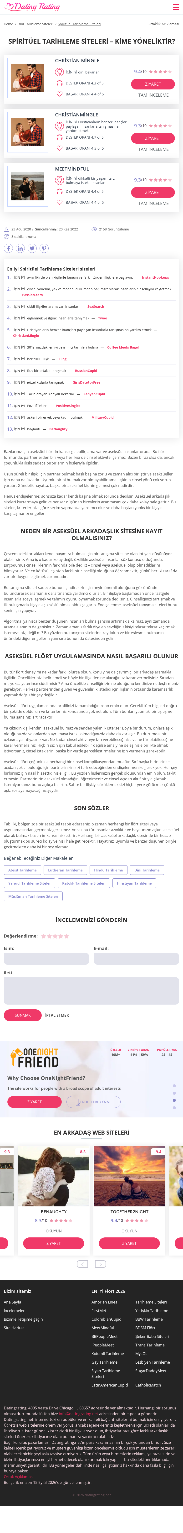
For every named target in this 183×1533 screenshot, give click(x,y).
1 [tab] (174, 1085)
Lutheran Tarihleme (65, 870)
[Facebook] (8, 248)
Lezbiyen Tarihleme (152, 1362)
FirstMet (99, 1310)
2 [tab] (174, 1093)
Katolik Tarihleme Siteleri (84, 883)
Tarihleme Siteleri (151, 1302)
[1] (43, 936)
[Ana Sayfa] (32, 7)
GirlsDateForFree (86, 382)
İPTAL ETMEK (57, 1015)
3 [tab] (174, 1100)
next (100, 1264)
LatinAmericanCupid (110, 1385)
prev (82, 1264)
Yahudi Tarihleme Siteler (29, 883)
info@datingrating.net (78, 1413)
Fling (62, 359)
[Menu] (176, 7)
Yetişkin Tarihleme (151, 1310)
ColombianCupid (107, 1319)
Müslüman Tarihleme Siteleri (33, 896)
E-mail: (101, 948)
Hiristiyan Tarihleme (134, 883)
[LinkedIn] (20, 248)
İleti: (9, 972)
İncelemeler (14, 1310)
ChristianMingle (26, 335)
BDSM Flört (145, 1327)
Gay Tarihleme (104, 1362)
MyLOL (141, 1353)
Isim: (9, 948)
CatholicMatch (148, 1385)
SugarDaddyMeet (151, 1370)
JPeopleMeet (103, 1345)
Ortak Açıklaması (19, 1476)
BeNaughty (58, 429)
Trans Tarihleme (150, 1345)
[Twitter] (32, 248)
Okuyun (54, 1231)
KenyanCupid (94, 394)
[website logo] (27, 78)
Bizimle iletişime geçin (23, 1319)
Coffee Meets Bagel (123, 347)
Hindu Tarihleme (108, 870)
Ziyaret (153, 84)
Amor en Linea (104, 1302)
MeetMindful (103, 1327)
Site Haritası (14, 1327)
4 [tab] (174, 1107)
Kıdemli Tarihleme (108, 1353)
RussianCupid (86, 370)
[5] (66, 936)
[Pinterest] (44, 248)
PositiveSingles (68, 405)
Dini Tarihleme (147, 870)
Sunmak (23, 1015)
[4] (60, 936)
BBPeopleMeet (105, 1336)
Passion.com (32, 294)
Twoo (102, 318)
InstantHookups (155, 277)
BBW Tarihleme (149, 1319)
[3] (55, 936)
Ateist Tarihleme (22, 870)
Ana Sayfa (12, 1302)
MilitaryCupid (103, 417)
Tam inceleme (153, 95)
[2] (49, 936)
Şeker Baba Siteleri (152, 1336)
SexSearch (95, 306)
